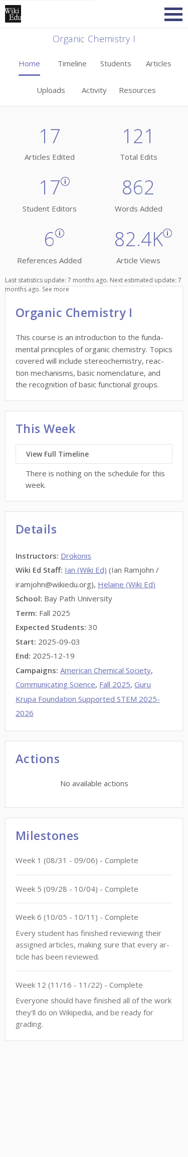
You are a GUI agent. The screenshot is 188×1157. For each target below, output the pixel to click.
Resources (137, 90)
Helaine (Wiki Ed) (126, 584)
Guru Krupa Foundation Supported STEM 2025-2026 (88, 698)
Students (115, 63)
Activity (94, 90)
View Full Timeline (57, 454)
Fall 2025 (114, 684)
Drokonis (76, 556)
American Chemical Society (105, 670)
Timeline (72, 63)
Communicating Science (55, 684)
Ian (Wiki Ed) (86, 570)
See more (55, 289)
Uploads (51, 90)
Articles (158, 63)
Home (29, 63)
